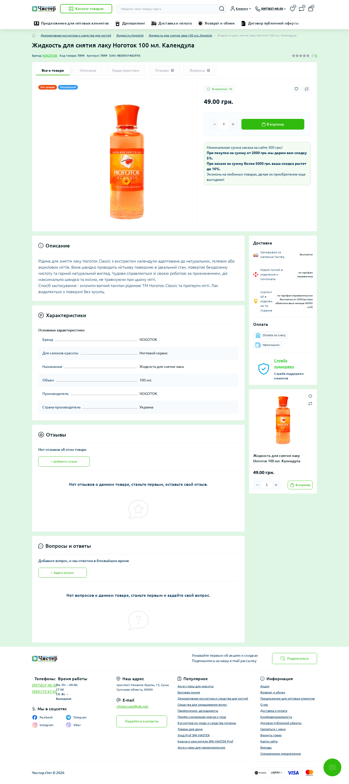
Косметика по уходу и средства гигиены (207, 723)
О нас (264, 704)
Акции (264, 686)
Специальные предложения (280, 753)
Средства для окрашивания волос (202, 704)
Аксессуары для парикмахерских (201, 747)
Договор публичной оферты (273, 23)
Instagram (46, 725)
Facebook (46, 717)
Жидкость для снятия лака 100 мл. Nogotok (180, 35)
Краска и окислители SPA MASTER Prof (205, 741)
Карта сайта (268, 741)
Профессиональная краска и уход (202, 716)
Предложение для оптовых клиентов (75, 23)
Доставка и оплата (175, 23)
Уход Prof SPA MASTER (194, 735)
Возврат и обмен (220, 23)
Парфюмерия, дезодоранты (198, 710)
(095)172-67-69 (44, 692)
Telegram (79, 717)
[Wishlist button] (296, 89)
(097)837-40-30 (44, 685)
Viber (77, 725)
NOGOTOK (49, 55)
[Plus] (233, 124)
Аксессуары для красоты (196, 686)
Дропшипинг (133, 23)
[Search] (221, 8)
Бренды (266, 747)
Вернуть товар (271, 735)
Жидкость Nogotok (130, 35)
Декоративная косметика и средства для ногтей (76, 35)
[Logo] (44, 8)
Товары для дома (190, 729)
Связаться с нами (273, 729)
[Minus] (215, 124)
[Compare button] (307, 89)
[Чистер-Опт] (101, 658)
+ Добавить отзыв (64, 461)
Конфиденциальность (276, 716)
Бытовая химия (189, 692)
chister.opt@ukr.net (132, 706)
